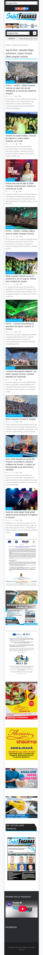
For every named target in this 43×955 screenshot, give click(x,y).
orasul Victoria (24, 53)
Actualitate (9, 227)
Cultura (8, 508)
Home (8, 45)
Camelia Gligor (26, 50)
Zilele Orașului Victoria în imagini (21, 419)
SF (17, 96)
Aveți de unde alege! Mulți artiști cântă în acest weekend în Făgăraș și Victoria (22, 515)
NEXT (24, 535)
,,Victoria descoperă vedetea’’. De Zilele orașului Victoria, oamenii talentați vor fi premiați (21, 374)
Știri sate (9, 132)
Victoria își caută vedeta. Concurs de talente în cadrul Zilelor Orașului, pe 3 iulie (21, 138)
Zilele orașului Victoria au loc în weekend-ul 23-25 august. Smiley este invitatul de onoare (21, 279)
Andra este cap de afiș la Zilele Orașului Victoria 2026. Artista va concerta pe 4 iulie (20, 186)
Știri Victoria (10, 82)
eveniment (11, 53)
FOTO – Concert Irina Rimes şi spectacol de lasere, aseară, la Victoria (20, 326)
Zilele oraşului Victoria (17, 56)
